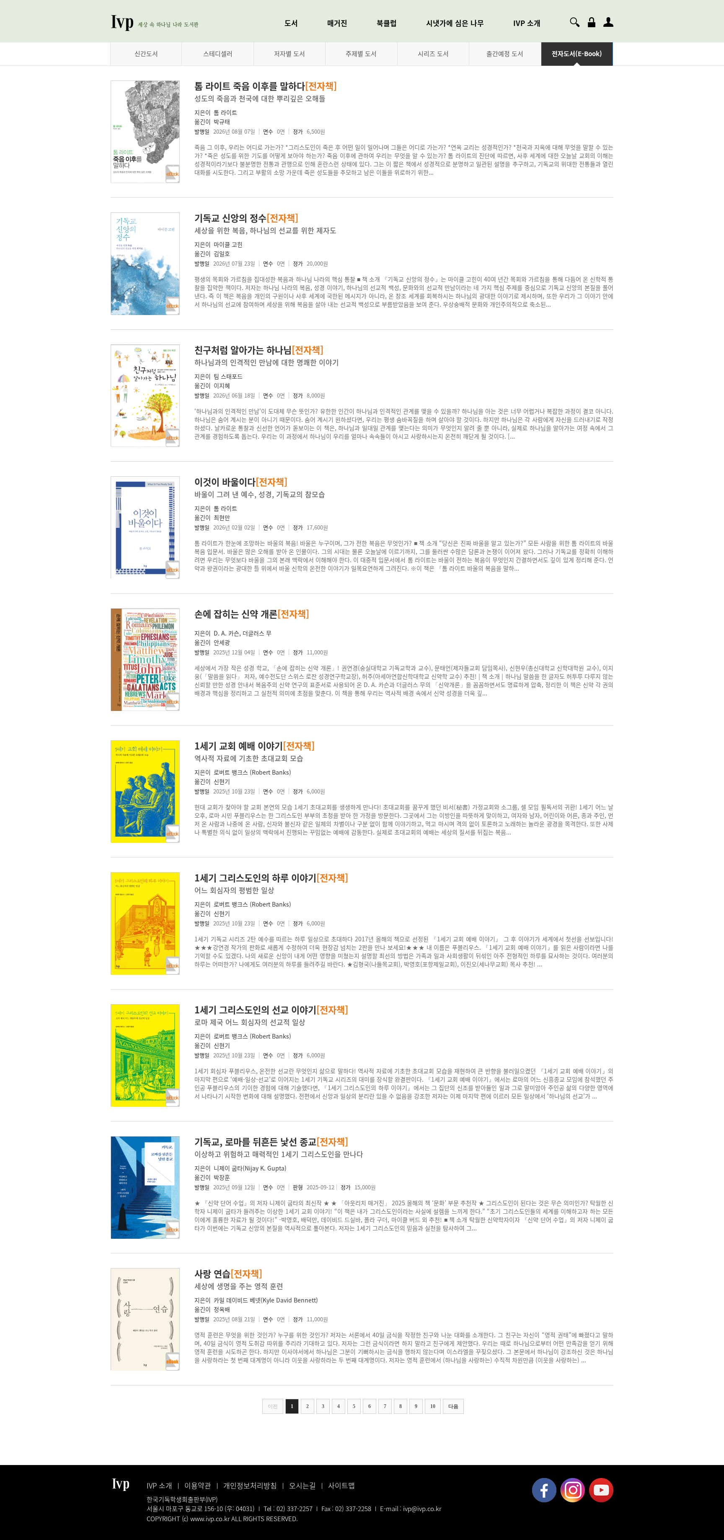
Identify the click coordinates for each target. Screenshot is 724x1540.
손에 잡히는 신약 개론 (251, 613)
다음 (453, 1406)
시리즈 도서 (433, 53)
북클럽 (387, 23)
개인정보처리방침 (250, 1485)
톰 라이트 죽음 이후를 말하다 (265, 86)
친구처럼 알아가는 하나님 (258, 350)
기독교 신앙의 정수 (246, 218)
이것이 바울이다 (240, 481)
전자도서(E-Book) (577, 53)
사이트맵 (341, 1485)
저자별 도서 (289, 53)
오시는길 (302, 1485)
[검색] (575, 22)
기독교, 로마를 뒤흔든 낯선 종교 (271, 1141)
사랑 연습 (228, 1273)
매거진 (337, 23)
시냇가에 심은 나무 (455, 23)
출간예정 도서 (504, 53)
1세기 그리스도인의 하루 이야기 (271, 877)
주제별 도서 (361, 53)
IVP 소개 (526, 23)
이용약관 (197, 1485)
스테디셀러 (218, 53)
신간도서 (146, 53)
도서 (291, 23)
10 (432, 1406)
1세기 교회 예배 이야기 (254, 745)
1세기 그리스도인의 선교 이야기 (271, 1009)
